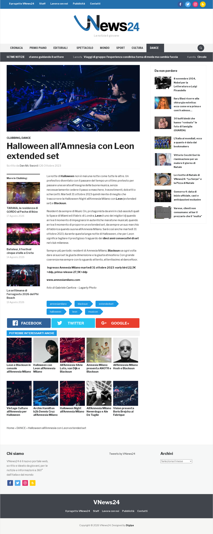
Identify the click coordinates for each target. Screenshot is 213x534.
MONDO (104, 48)
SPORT (120, 48)
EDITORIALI (60, 48)
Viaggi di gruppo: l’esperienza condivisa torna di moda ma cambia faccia (121, 57)
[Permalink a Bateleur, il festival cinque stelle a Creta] (23, 235)
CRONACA (16, 48)
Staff (42, 3)
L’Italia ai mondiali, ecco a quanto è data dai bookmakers (188, 142)
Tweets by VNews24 (122, 453)
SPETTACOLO (85, 48)
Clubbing (13, 137)
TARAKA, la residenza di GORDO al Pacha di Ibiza (22, 209)
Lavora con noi (59, 3)
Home (10, 428)
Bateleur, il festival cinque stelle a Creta (20, 251)
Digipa (130, 525)
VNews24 (106, 502)
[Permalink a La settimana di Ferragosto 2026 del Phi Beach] (23, 277)
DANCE (154, 48)
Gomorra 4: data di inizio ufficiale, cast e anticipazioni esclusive (187, 195)
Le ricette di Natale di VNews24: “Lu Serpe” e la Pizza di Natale (188, 179)
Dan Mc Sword (29, 165)
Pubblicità (79, 3)
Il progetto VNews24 (21, 3)
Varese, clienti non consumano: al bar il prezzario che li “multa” (188, 212)
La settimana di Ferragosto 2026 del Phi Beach (22, 294)
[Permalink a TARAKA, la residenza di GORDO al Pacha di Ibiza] (23, 194)
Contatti (95, 3)
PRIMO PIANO (38, 48)
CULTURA (137, 48)
